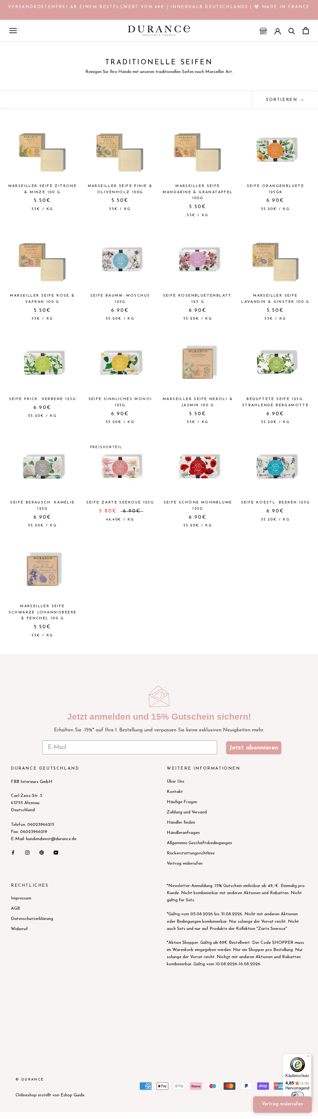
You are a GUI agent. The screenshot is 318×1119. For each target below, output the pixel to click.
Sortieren (282, 100)
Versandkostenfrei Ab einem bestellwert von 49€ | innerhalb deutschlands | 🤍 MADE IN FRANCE (159, 7)
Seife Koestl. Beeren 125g (275, 502)
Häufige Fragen (182, 802)
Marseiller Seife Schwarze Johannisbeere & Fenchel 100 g (43, 612)
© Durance (30, 1079)
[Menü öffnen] (13, 30)
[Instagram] (27, 852)
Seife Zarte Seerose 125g (120, 502)
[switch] (297, 1095)
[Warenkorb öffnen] (306, 30)
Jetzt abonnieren (253, 748)
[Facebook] (13, 852)
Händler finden (181, 822)
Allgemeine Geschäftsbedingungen (199, 843)
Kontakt (175, 791)
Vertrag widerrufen (184, 863)
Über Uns (175, 781)
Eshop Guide (72, 1095)
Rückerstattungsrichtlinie (191, 853)
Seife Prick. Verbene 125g (42, 399)
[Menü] (308, 1057)
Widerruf (19, 929)
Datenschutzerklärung (32, 919)
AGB (15, 908)
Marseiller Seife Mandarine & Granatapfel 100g (198, 192)
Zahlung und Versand (187, 812)
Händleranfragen (183, 832)
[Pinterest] (41, 852)
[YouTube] (56, 852)
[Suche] (291, 30)
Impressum (21, 898)
